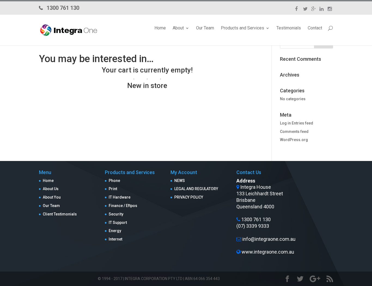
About (178, 28)
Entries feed (302, 123)
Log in (285, 123)
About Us (51, 189)
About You (52, 197)
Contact (315, 28)
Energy (115, 231)
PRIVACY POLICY (188, 197)
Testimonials (288, 28)
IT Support (118, 222)
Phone (114, 180)
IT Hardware (119, 197)
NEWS (179, 180)
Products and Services (242, 28)
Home (160, 28)
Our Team (205, 28)
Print (113, 189)
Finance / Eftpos (123, 205)
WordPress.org (294, 140)
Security (116, 214)
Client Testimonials (60, 214)
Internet (115, 239)
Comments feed (294, 131)
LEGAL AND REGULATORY (196, 189)
